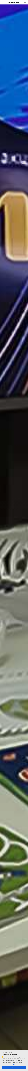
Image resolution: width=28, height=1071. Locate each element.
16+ (25, 2)
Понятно (14, 1067)
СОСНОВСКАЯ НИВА (13, 2)
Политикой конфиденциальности (13, 1064)
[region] (14, 1060)
